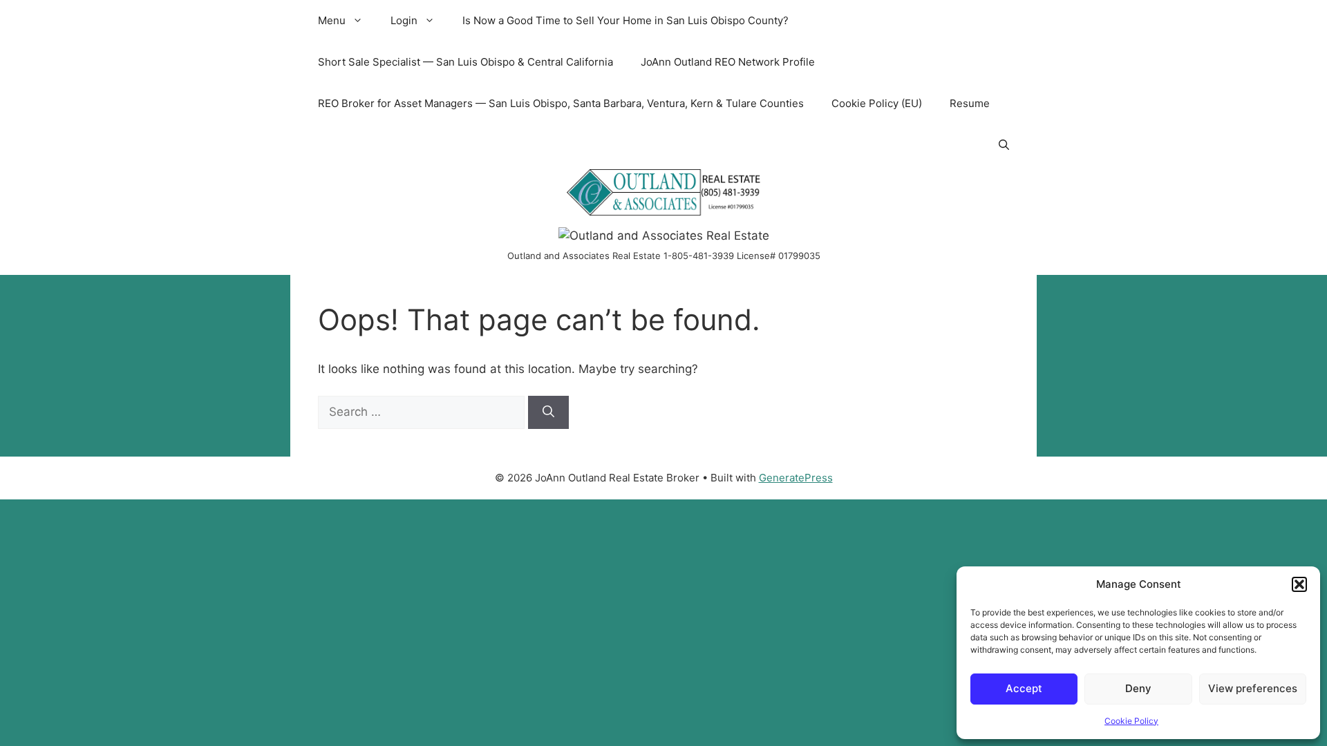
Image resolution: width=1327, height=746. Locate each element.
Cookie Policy (1131, 721)
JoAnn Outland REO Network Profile (728, 61)
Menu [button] (332, 20)
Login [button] (403, 20)
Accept (1024, 688)
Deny (1138, 688)
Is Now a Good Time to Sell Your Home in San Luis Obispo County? (625, 20)
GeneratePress (796, 477)
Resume (970, 103)
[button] (1299, 584)
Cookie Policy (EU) (876, 103)
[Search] (548, 412)
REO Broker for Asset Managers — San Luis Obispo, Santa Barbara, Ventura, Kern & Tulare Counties (561, 103)
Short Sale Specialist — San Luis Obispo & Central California (465, 61)
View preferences (1252, 688)
